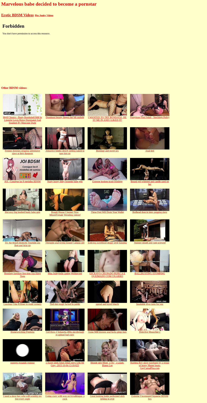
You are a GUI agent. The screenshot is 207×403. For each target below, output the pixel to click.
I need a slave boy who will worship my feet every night (22, 397)
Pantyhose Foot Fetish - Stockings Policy (149, 117)
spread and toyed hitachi (107, 304)
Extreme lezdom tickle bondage (107, 181)
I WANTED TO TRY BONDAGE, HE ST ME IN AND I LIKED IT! (107, 118)
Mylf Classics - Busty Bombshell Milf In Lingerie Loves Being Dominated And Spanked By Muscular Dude (22, 120)
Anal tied (149, 150)
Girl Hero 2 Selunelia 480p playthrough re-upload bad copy (65, 333)
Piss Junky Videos (44, 15)
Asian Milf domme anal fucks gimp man (107, 332)
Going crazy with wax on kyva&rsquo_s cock (64, 397)
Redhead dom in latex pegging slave (149, 212)
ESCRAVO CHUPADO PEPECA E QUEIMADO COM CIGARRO (107, 274)
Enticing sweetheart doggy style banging (107, 242)
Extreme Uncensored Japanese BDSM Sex (149, 397)
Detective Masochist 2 (149, 332)
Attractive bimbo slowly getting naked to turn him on (64, 152)
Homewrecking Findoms (22, 332)
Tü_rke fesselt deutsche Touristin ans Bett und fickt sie (22, 244)
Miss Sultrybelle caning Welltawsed (65, 273)
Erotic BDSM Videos (17, 15)
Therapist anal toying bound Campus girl (64, 242)
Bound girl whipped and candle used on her (150, 182)
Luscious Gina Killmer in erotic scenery (22, 304)
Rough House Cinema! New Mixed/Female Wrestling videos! (64, 213)
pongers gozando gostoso (22, 362)
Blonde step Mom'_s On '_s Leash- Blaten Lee (107, 364)
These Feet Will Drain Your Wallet (107, 212)
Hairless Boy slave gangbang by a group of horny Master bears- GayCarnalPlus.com (149, 365)
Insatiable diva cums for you (149, 304)
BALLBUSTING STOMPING (150, 273)
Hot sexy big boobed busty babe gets (22, 212)
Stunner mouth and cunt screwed (149, 242)
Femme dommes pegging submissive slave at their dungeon (22, 152)
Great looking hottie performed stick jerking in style (107, 397)
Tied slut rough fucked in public (65, 304)
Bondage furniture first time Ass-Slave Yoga (22, 274)
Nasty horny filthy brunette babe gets (65, 181)
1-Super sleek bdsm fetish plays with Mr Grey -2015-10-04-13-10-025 (65, 364)
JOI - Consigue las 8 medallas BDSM (22, 181)
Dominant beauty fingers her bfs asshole (65, 117)
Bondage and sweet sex (107, 150)
